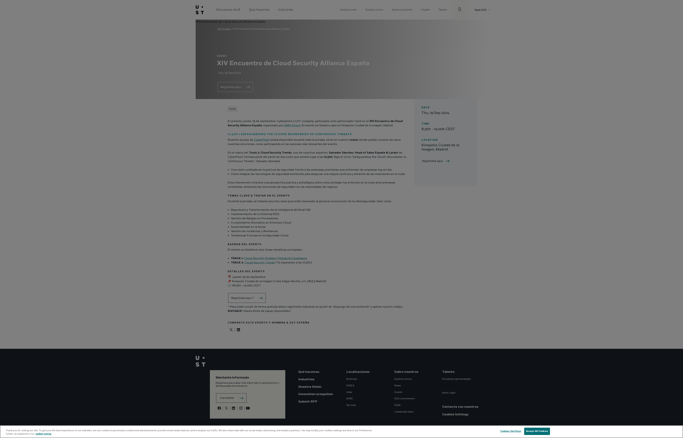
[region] (341, 431)
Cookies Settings (510, 431)
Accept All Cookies (537, 431)
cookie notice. (43, 434)
